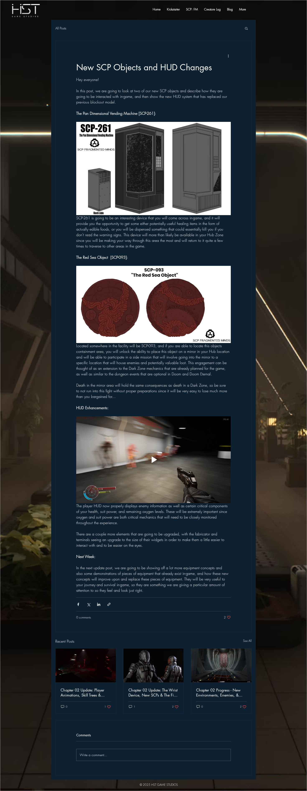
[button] (239, 339)
